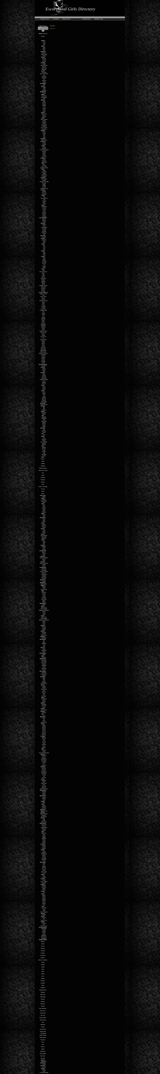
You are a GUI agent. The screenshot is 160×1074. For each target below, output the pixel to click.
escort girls (56, 19)
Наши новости (66, 19)
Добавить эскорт (98, 19)
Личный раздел (86, 19)
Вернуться (52, 28)
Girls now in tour (45, 19)
